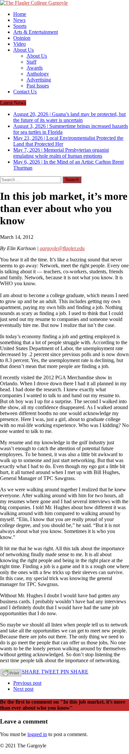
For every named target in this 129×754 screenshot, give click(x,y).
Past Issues (37, 85)
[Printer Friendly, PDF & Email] (11, 672)
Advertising (38, 79)
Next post (23, 689)
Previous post (27, 683)
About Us (23, 50)
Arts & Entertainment (35, 32)
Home (19, 14)
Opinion (21, 38)
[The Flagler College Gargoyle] (64, 3)
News (19, 20)
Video (19, 44)
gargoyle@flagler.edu (62, 248)
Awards (34, 68)
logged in (37, 734)
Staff (31, 62)
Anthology (37, 74)
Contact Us (25, 91)
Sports (19, 26)
